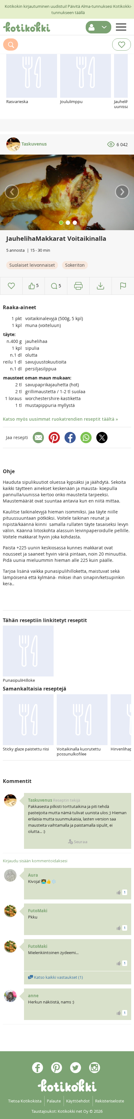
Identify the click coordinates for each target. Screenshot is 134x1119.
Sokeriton (75, 265)
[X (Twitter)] (102, 437)
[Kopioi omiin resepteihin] (100, 285)
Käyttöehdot (78, 1101)
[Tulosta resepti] (78, 285)
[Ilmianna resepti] (123, 285)
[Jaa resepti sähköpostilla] (38, 437)
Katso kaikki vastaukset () (58, 977)
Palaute (54, 1101)
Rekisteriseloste (109, 1101)
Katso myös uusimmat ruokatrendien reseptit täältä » (60, 419)
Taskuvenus (33, 144)
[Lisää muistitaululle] (11, 285)
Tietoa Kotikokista (24, 1101)
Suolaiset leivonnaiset (32, 265)
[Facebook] (70, 437)
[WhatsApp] (86, 437)
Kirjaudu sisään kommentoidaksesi (35, 861)
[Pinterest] (54, 437)
